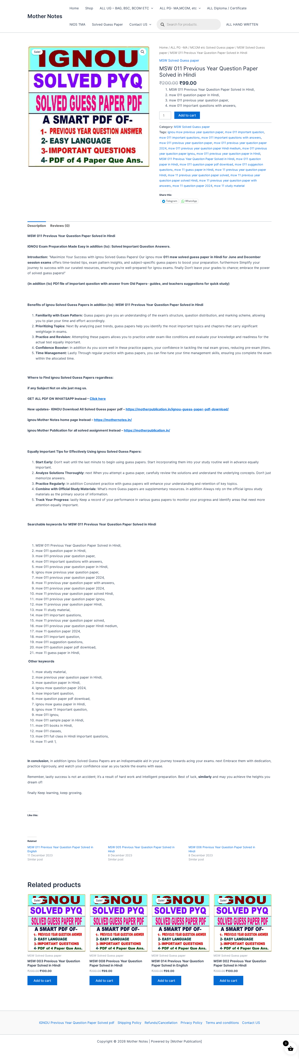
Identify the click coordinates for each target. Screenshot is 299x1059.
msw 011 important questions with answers (231, 137)
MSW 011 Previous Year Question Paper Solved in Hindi (196, 159)
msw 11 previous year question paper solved (198, 175)
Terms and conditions (222, 1023)
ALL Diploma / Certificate (227, 8)
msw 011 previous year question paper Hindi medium (204, 148)
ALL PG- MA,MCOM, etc (178, 8)
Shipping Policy (129, 1023)
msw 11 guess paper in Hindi (193, 169)
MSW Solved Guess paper (179, 60)
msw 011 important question (244, 132)
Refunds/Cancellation (161, 1023)
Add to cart (187, 115)
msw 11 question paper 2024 (192, 185)
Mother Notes (44, 16)
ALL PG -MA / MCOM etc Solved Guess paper (202, 47)
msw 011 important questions (179, 137)
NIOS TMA (77, 24)
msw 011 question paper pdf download (206, 164)
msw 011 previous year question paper (185, 143)
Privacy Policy (191, 1023)
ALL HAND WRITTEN (242, 24)
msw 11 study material (229, 185)
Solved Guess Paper (107, 24)
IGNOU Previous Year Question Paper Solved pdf (76, 1023)
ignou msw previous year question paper (195, 132)
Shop (89, 8)
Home (74, 8)
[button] (151, 8)
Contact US (138, 24)
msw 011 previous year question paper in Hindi (228, 153)
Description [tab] (36, 226)
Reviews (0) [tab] (60, 226)
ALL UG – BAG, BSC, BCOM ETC (124, 8)
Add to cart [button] (42, 981)
